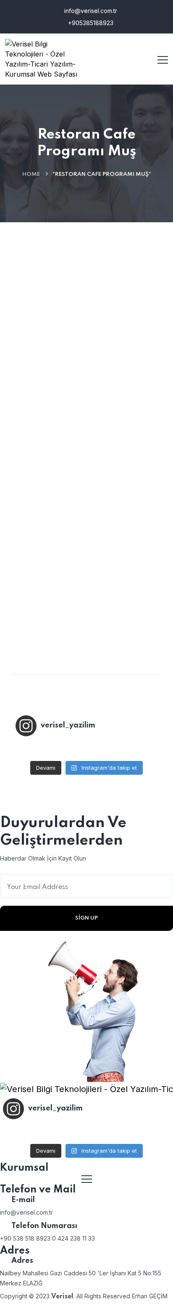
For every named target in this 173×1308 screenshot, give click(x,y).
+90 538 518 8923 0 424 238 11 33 (47, 1238)
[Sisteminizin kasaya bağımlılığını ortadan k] (86, 749)
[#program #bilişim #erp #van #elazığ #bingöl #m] (134, 749)
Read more (37, 611)
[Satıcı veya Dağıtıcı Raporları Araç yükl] (39, 749)
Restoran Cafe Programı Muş (74, 484)
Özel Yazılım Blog (52, 314)
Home (31, 174)
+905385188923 (89, 22)
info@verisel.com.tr (90, 10)
